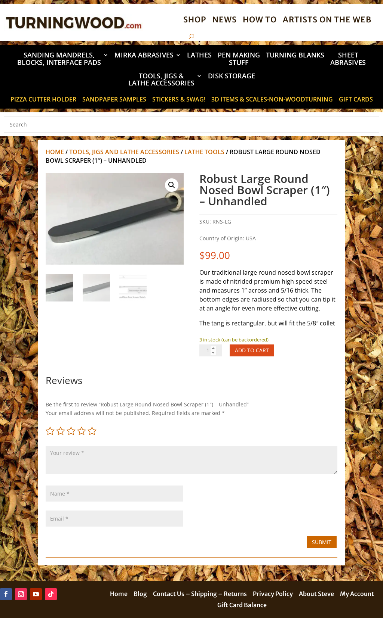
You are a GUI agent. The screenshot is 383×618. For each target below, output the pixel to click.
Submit (321, 542)
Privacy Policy (273, 594)
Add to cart (252, 350)
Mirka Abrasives (144, 55)
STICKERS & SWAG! (178, 100)
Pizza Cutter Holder (43, 100)
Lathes (199, 55)
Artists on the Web (327, 20)
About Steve (316, 594)
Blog (140, 594)
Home (55, 152)
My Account (357, 594)
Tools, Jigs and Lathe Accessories (124, 152)
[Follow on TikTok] (51, 594)
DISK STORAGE (231, 76)
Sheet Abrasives (348, 59)
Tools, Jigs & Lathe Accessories (161, 80)
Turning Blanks (295, 55)
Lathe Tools (204, 152)
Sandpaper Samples (114, 100)
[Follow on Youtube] (36, 594)
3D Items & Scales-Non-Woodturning (272, 100)
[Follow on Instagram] (21, 594)
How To (260, 20)
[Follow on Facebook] (6, 594)
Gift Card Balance (242, 605)
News (224, 20)
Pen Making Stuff (239, 59)
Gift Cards (356, 100)
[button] (171, 185)
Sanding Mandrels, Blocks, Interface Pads (59, 59)
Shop (194, 20)
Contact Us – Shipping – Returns (200, 594)
